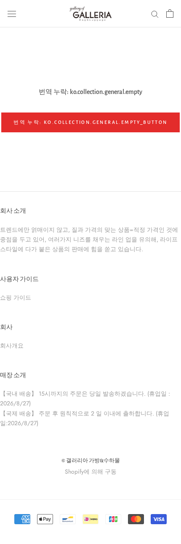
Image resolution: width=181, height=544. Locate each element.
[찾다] (155, 13)
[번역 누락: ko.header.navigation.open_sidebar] (12, 13)
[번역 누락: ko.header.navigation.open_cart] (169, 13)
